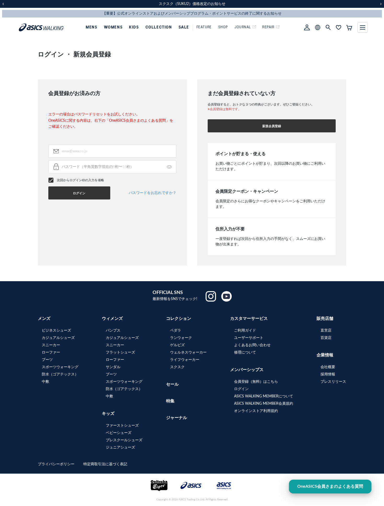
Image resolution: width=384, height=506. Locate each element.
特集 (170, 401)
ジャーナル (176, 418)
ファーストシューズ (122, 425)
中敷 (45, 382)
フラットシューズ (120, 352)
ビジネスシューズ (56, 330)
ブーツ (47, 360)
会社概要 (328, 367)
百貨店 (326, 338)
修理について (245, 352)
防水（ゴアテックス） (60, 374)
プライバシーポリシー (56, 464)
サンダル (113, 367)
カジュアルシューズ (58, 338)
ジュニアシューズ (120, 447)
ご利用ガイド (245, 330)
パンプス (113, 330)
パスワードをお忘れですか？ (152, 193)
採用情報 (328, 374)
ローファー (51, 352)
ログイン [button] (79, 193)
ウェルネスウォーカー (188, 352)
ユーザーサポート (248, 338)
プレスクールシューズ (124, 440)
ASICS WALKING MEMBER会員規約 (263, 403)
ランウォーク (181, 338)
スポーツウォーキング (60, 367)
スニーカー (51, 345)
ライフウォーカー (184, 360)
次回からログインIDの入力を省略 (80, 180)
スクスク (177, 367)
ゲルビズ (177, 345)
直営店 (326, 330)
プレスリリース (333, 382)
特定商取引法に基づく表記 (105, 464)
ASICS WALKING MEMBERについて (263, 396)
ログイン (241, 389)
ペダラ (175, 330)
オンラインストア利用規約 (256, 411)
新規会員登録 (271, 126)
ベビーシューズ (118, 433)
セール (172, 384)
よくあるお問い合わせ (252, 345)
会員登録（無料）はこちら (256, 382)
